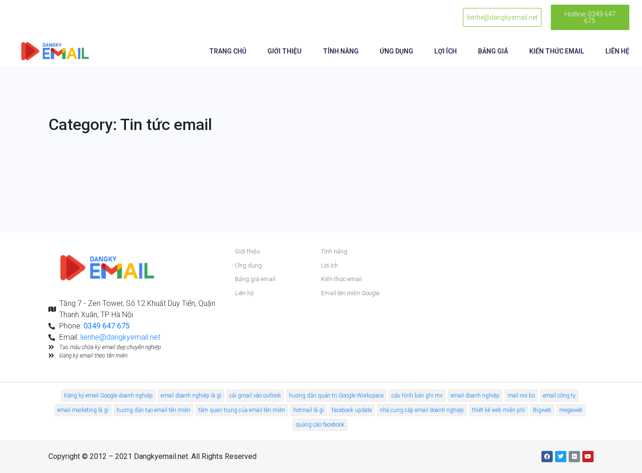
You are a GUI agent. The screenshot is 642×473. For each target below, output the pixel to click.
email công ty (559, 395)
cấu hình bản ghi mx (417, 395)
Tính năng (341, 51)
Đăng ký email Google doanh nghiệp (108, 395)
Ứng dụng (396, 51)
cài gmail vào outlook (255, 395)
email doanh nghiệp (475, 395)
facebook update (352, 410)
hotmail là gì (308, 410)
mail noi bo (521, 395)
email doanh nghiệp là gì (191, 395)
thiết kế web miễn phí (498, 410)
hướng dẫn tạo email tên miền (153, 410)
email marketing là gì (83, 410)
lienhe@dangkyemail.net (120, 337)
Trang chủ (227, 51)
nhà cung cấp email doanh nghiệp (422, 410)
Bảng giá (493, 51)
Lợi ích (445, 51)
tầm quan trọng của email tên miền (241, 410)
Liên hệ (617, 51)
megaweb (571, 410)
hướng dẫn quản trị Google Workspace (336, 395)
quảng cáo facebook (320, 424)
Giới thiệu (284, 51)
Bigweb (542, 410)
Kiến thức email (556, 51)
